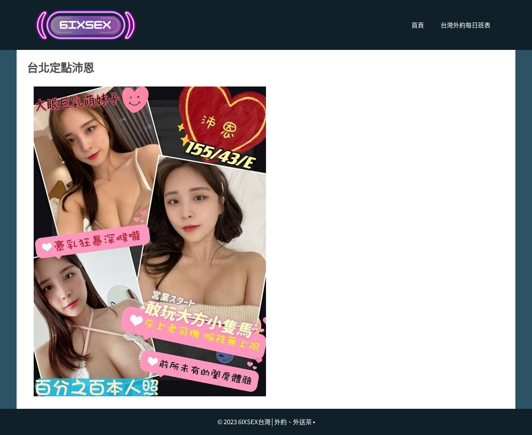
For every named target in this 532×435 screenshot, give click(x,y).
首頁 (417, 24)
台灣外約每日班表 (465, 24)
